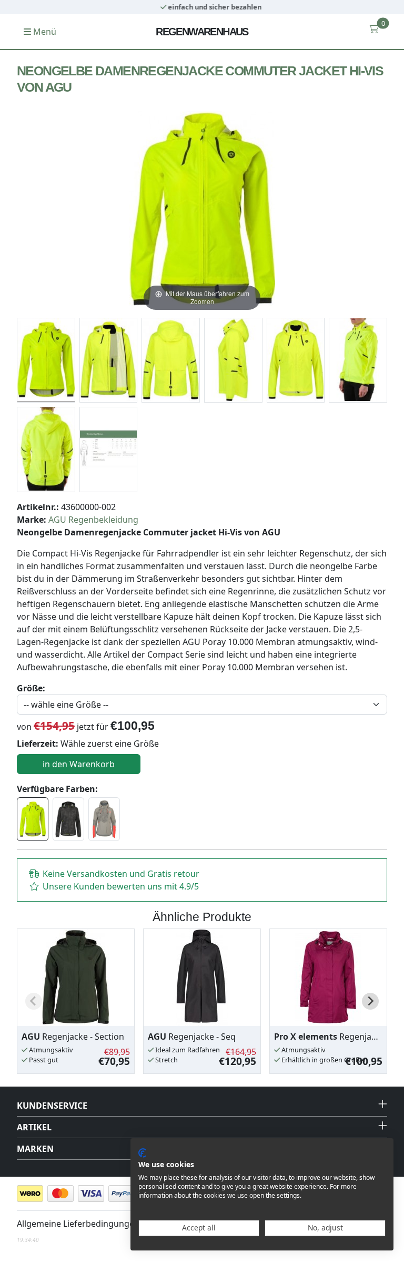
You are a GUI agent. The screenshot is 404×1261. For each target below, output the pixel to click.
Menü (43, 31)
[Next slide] (370, 1001)
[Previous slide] (33, 1001)
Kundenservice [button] (52, 1105)
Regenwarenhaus (202, 31)
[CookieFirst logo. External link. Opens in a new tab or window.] (142, 1153)
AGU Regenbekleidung (93, 519)
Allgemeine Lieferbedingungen (78, 1223)
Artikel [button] (34, 1127)
